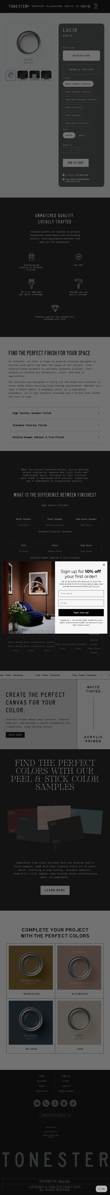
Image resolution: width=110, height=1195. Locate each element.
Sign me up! (81, 612)
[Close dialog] (104, 564)
